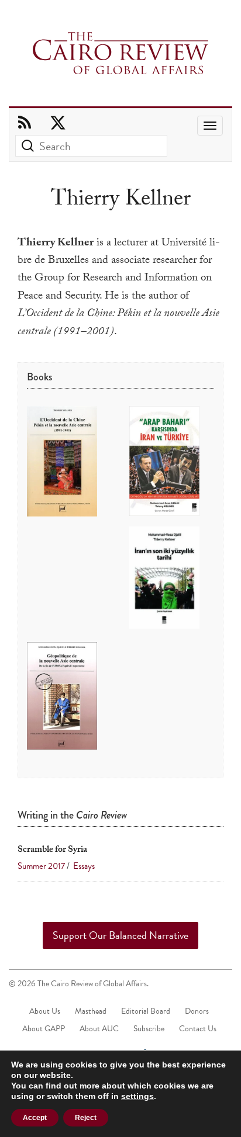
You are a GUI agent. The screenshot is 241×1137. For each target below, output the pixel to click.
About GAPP (43, 1028)
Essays (83, 865)
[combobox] (91, 146)
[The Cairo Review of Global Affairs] (120, 54)
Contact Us (197, 1028)
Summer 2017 (41, 865)
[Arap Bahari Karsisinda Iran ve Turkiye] (164, 461)
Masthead (90, 1011)
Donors (197, 1011)
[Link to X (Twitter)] (58, 124)
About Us (44, 1011)
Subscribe (148, 1028)
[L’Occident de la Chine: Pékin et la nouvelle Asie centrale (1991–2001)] (62, 462)
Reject (86, 1118)
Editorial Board (145, 1011)
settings (137, 1096)
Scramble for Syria (52, 850)
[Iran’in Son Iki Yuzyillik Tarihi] (164, 577)
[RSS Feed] (24, 124)
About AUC (99, 1028)
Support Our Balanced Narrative (120, 935)
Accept (35, 1118)
